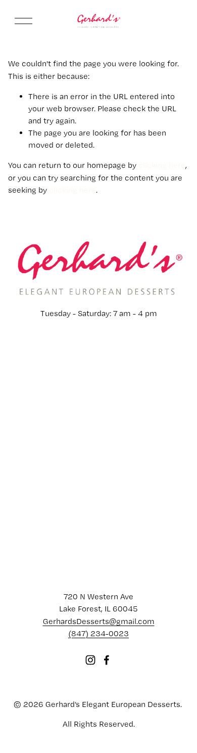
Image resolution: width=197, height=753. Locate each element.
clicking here (161, 165)
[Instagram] (90, 660)
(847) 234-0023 (98, 633)
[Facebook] (107, 660)
